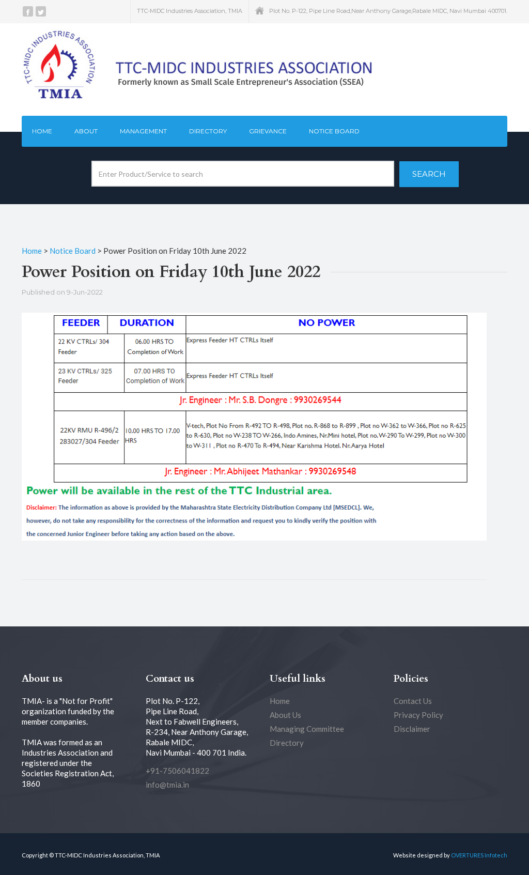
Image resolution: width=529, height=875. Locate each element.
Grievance (268, 131)
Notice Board (334, 131)
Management (143, 131)
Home (42, 131)
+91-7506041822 (177, 770)
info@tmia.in (167, 784)
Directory (208, 131)
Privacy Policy (418, 714)
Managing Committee (307, 728)
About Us (285, 714)
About (86, 131)
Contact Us (413, 700)
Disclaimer (412, 728)
